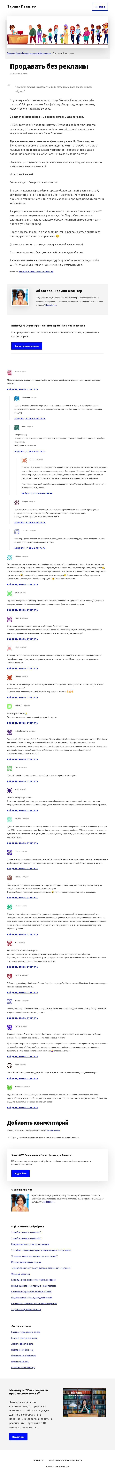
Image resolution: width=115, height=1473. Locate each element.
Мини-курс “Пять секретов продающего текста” (28, 1391)
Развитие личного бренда (23, 1367)
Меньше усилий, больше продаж (26, 1262)
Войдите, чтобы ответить (22, 389)
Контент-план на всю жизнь (24, 1338)
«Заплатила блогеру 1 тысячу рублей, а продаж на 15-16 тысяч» (41, 1268)
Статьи (18, 53)
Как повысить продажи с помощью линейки (31, 1291)
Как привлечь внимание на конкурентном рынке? (34, 1303)
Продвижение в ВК (20, 1361)
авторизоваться (53, 1130)
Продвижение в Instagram (23, 1355)
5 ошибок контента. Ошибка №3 (26, 1232)
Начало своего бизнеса (22, 1349)
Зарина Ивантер (21, 6)
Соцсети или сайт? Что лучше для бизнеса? (31, 1297)
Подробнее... (51, 305)
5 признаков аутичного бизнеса (26, 1309)
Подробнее (20, 1173)
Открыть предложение (26, 346)
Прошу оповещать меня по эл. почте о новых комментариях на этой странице (45, 1137)
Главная (10, 53)
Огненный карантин (20, 1274)
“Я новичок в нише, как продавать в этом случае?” (34, 1256)
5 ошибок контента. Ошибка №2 (26, 1238)
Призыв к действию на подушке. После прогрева (33, 1285)
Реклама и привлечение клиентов (36, 53)
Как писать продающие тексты (25, 1332)
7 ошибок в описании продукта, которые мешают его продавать (41, 1250)
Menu (102, 6)
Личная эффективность (22, 1343)
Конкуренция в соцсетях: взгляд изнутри (30, 1244)
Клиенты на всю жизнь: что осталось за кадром (33, 1279)
